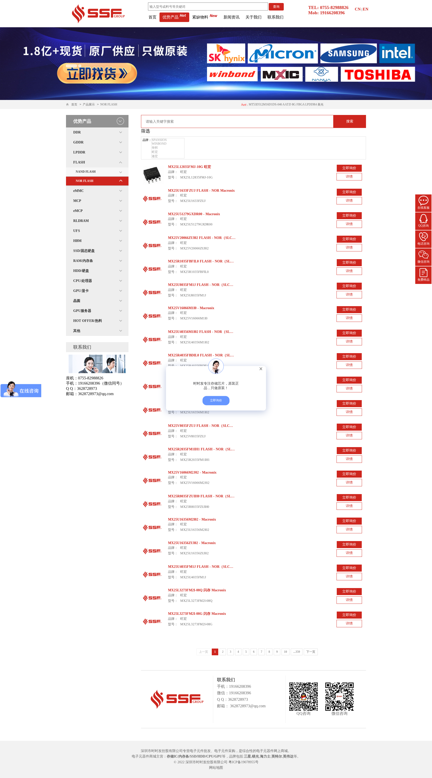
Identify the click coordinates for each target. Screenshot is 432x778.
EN (365, 9)
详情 (349, 176)
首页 (152, 17)
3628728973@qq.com (247, 706)
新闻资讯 (232, 17)
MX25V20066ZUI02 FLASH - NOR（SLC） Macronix (209, 238)
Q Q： (222, 699)
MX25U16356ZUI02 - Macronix (192, 543)
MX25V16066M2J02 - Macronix (192, 472)
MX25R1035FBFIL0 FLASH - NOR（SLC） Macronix (210, 261)
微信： (223, 693)
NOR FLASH (108, 104)
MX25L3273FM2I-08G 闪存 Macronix (197, 614)
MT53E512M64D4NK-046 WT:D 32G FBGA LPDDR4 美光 (285, 104)
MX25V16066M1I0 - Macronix (191, 308)
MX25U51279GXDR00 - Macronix (194, 214)
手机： (223, 686)
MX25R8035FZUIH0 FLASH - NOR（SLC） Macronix (210, 496)
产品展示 (89, 104)
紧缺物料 (200, 17)
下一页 (310, 652)
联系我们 (276, 17)
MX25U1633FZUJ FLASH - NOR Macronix (201, 190)
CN (358, 9)
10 (285, 652)
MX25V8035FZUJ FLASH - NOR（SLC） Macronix (208, 426)
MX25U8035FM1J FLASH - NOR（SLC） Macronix (208, 285)
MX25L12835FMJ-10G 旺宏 (189, 167)
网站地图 (216, 768)
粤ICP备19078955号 (243, 762)
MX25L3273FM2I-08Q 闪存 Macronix (197, 590)
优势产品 (170, 17)
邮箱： (223, 706)
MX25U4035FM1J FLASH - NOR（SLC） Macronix (208, 567)
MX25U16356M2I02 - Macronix (192, 519)
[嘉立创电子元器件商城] (98, 13)
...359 (296, 652)
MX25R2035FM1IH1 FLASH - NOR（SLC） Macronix (210, 449)
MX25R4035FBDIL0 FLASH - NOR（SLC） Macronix (210, 355)
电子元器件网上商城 (272, 751)
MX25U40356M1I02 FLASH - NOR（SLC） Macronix (209, 332)
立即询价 (349, 168)
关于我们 (254, 17)
